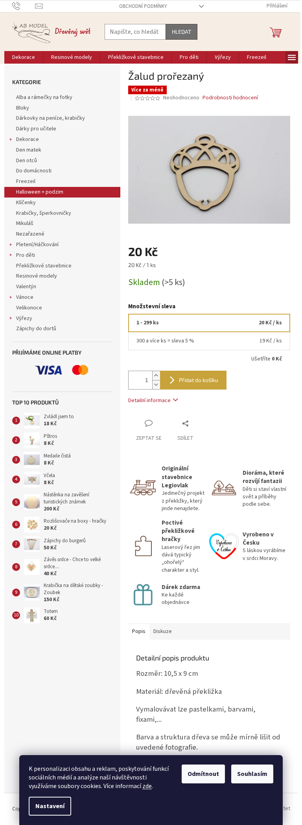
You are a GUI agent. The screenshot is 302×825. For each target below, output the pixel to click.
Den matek (28, 150)
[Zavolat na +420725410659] (23, 5)
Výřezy (24, 318)
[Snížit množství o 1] (156, 384)
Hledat (181, 31)
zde (147, 786)
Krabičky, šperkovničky (43, 213)
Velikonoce (29, 308)
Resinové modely (36, 276)
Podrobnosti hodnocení (230, 98)
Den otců (26, 161)
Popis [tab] (138, 631)
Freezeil (25, 181)
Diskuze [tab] (162, 631)
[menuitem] (23, 57)
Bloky (22, 108)
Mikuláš (24, 223)
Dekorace (27, 139)
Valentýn (26, 287)
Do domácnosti (34, 171)
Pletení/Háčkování (37, 245)
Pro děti (25, 255)
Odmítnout (203, 774)
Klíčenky (26, 203)
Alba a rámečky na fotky (44, 97)
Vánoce (24, 297)
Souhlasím (252, 774)
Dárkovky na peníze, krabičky (50, 118)
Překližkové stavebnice (44, 266)
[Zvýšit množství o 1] (156, 375)
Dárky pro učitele (36, 129)
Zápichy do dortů (36, 329)
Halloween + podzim (39, 192)
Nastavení (49, 806)
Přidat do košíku (198, 380)
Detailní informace (149, 400)
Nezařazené (30, 234)
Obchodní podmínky (143, 6)
